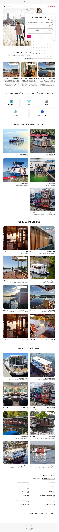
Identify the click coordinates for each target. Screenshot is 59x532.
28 (36, 53)
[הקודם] (32, 59)
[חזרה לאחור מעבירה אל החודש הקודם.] (50, 36)
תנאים (26, 529)
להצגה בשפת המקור (20, 2)
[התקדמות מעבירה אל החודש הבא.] (33, 36)
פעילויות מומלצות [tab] (36, 478)
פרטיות (30, 529)
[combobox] (40, 27)
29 (33, 53)
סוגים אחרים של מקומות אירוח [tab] (48, 478)
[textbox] (46, 32)
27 (39, 53)
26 (41, 53)
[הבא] (25, 59)
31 (47, 56)
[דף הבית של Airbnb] (51, 6)
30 (50, 56)
